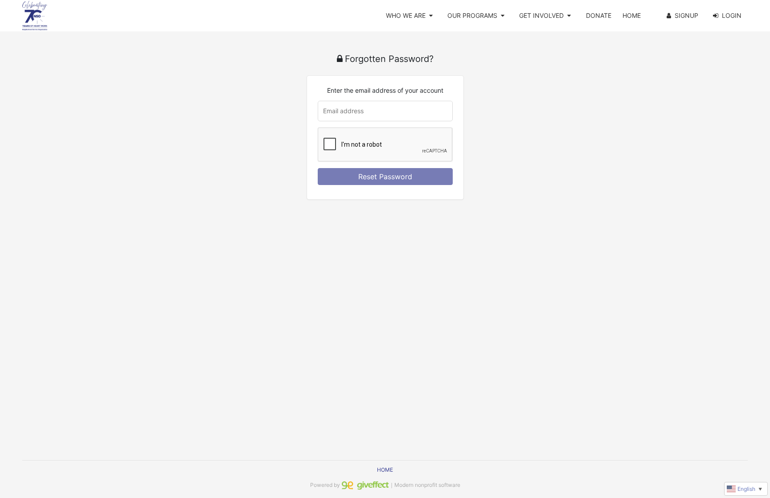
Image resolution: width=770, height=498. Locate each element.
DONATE (598, 15)
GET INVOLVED (541, 15)
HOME (632, 15)
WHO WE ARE (406, 15)
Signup (686, 15)
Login (731, 15)
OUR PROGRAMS (472, 15)
